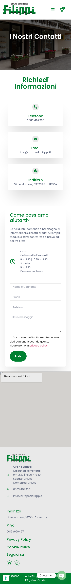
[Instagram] (16, 563)
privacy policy (38, 345)
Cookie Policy (18, 547)
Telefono (35, 116)
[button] (53, 10)
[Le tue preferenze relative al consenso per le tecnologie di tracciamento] (6, 578)
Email (35, 148)
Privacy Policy (19, 539)
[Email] (35, 139)
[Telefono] (35, 107)
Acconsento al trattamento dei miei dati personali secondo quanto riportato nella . (34, 341)
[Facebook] (9, 563)
